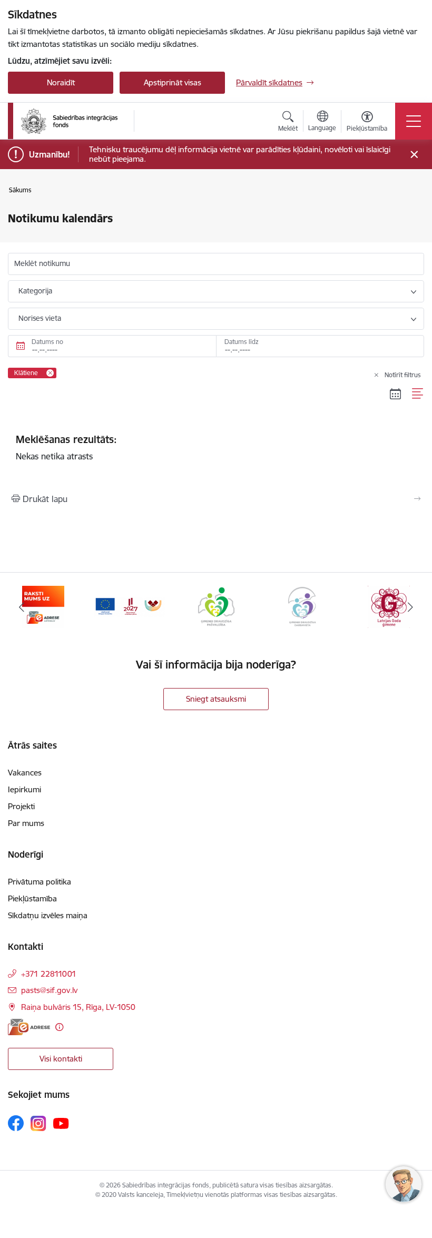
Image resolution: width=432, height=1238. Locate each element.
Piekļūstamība (32, 898)
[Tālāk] (410, 607)
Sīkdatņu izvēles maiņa (47, 915)
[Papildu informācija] (59, 1027)
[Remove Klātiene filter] (50, 373)
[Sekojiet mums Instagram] (38, 1123)
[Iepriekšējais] (21, 607)
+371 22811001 (48, 974)
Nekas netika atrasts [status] (66, 447)
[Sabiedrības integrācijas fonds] (69, 121)
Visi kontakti (61, 1059)
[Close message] (414, 154)
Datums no (47, 342)
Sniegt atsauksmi (216, 699)
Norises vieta (39, 318)
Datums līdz (241, 342)
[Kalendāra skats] (395, 393)
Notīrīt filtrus (403, 375)
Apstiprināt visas (172, 82)
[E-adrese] (29, 1027)
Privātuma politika (39, 882)
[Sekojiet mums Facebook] (16, 1123)
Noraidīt (61, 82)
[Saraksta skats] (418, 393)
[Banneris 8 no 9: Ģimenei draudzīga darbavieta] (216, 606)
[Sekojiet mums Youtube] (61, 1122)
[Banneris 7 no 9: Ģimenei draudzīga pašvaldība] (130, 606)
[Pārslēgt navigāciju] (413, 121)
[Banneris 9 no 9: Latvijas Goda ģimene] (302, 606)
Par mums (26, 823)
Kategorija (35, 291)
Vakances (25, 773)
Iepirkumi (24, 789)
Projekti (21, 806)
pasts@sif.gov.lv (49, 990)
